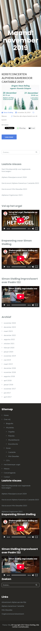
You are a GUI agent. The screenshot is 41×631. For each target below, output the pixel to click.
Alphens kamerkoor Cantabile (13, 606)
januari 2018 (8, 384)
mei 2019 (7, 360)
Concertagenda (9, 473)
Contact (7, 477)
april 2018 (7, 380)
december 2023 (10, 327)
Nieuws (4, 116)
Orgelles (11, 432)
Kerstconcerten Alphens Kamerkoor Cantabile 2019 (17, 78)
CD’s (8, 460)
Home (6, 415)
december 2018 (10, 368)
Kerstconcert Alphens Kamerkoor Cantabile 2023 (20, 183)
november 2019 (10, 356)
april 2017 (7, 397)
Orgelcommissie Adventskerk (13, 614)
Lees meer (9, 137)
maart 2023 (8, 331)
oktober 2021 (9, 343)
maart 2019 (8, 364)
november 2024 (10, 323)
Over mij (7, 419)
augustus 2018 (9, 376)
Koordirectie (13, 444)
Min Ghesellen (13, 456)
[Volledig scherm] (36, 229)
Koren (8, 448)
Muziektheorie (13, 440)
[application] (20, 220)
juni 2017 (7, 393)
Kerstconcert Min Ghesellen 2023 (14, 189)
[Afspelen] (4, 229)
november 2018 (10, 372)
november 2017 (10, 389)
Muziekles (10, 427)
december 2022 (10, 335)
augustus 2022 (9, 339)
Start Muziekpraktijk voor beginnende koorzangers (16, 170)
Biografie (9, 423)
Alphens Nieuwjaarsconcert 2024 (14, 177)
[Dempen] (33, 229)
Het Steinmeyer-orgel (12, 464)
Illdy (9, 625)
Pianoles (11, 436)
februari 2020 (9, 348)
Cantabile (12, 452)
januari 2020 (8, 352)
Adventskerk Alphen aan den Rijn (14, 602)
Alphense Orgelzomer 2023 (12, 195)
